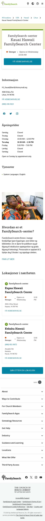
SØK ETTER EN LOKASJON (22, 370)
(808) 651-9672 (11, 344)
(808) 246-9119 (8, 104)
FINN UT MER (8, 259)
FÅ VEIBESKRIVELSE (22, 62)
